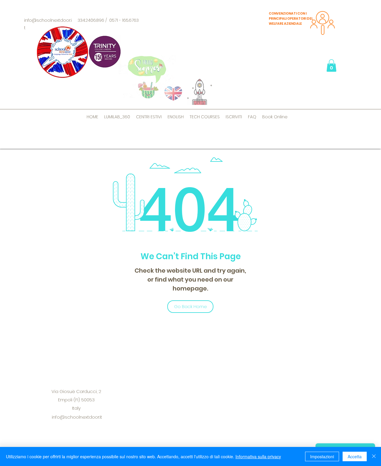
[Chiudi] (373, 456)
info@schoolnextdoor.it (77, 417)
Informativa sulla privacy (258, 456)
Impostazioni (322, 456)
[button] (331, 65)
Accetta (355, 456)
